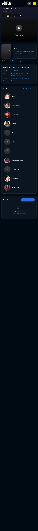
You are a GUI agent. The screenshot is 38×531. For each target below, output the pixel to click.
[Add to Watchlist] (3, 15)
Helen (15, 51)
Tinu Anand (14, 70)
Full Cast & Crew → (29, 89)
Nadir (21, 53)
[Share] (20, 15)
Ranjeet (17, 53)
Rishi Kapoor (30, 51)
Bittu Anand (14, 78)
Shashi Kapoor (22, 51)
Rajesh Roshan (15, 81)
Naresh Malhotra (24, 78)
